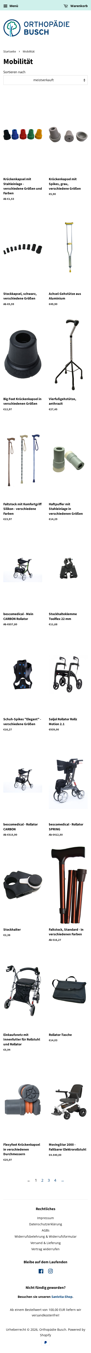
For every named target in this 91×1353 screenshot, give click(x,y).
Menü (13, 6)
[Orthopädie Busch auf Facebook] (41, 1272)
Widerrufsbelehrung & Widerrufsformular (46, 1236)
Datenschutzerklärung (45, 1224)
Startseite (9, 51)
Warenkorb (79, 6)
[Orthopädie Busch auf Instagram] (50, 1272)
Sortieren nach (14, 72)
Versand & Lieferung (45, 1243)
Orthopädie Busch (52, 1329)
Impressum (45, 1218)
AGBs (45, 1230)
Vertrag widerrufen (45, 1249)
